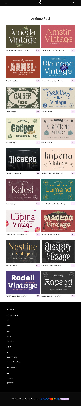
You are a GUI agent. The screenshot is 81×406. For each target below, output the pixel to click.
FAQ (7, 352)
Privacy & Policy (11, 357)
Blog (7, 373)
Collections (9, 378)
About (8, 332)
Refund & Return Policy (13, 362)
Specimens (10, 383)
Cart (7, 320)
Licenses (9, 336)
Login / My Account (12, 315)
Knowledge (10, 341)
